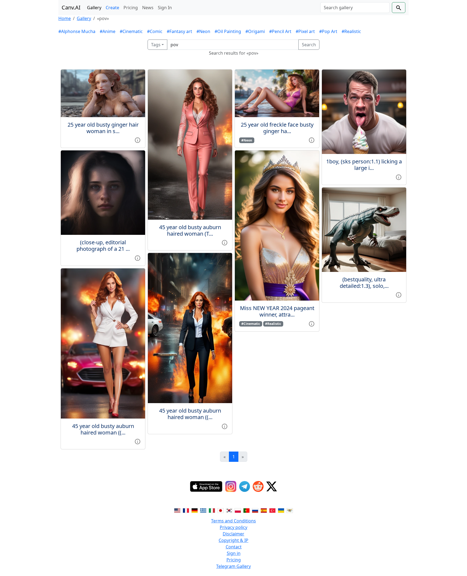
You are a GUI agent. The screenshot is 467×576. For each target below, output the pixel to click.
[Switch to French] (186, 510)
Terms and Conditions (233, 521)
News (148, 8)
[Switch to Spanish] (264, 510)
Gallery (94, 8)
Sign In (165, 8)
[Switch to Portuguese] (246, 510)
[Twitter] (271, 486)
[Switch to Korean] (229, 510)
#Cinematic (131, 31)
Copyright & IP (233, 540)
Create (112, 8)
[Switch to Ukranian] (281, 510)
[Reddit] (258, 486)
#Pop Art (328, 31)
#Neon (203, 31)
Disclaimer (233, 534)
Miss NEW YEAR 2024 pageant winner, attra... (277, 311)
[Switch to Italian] (212, 510)
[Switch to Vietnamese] (289, 510)
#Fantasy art (179, 31)
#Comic (154, 31)
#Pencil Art (280, 31)
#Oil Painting (228, 31)
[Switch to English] (177, 510)
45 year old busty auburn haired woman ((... (103, 429)
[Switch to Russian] (255, 510)
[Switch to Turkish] (272, 510)
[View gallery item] (137, 140)
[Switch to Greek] (203, 510)
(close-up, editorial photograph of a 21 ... (103, 245)
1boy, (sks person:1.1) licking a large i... (364, 165)
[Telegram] (244, 486)
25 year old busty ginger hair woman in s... (103, 128)
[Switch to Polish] (238, 510)
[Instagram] (231, 486)
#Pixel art (305, 31)
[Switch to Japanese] (220, 510)
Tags (156, 45)
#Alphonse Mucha (76, 31)
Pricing (131, 8)
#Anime (107, 31)
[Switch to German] (194, 510)
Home (64, 18)
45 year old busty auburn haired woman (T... (190, 230)
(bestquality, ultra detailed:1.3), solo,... (364, 282)
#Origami (255, 31)
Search (309, 45)
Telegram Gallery (233, 566)
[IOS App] (206, 486)
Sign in (234, 553)
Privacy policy (233, 527)
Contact (234, 547)
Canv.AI (71, 7)
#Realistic (351, 31)
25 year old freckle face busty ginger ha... (277, 128)
